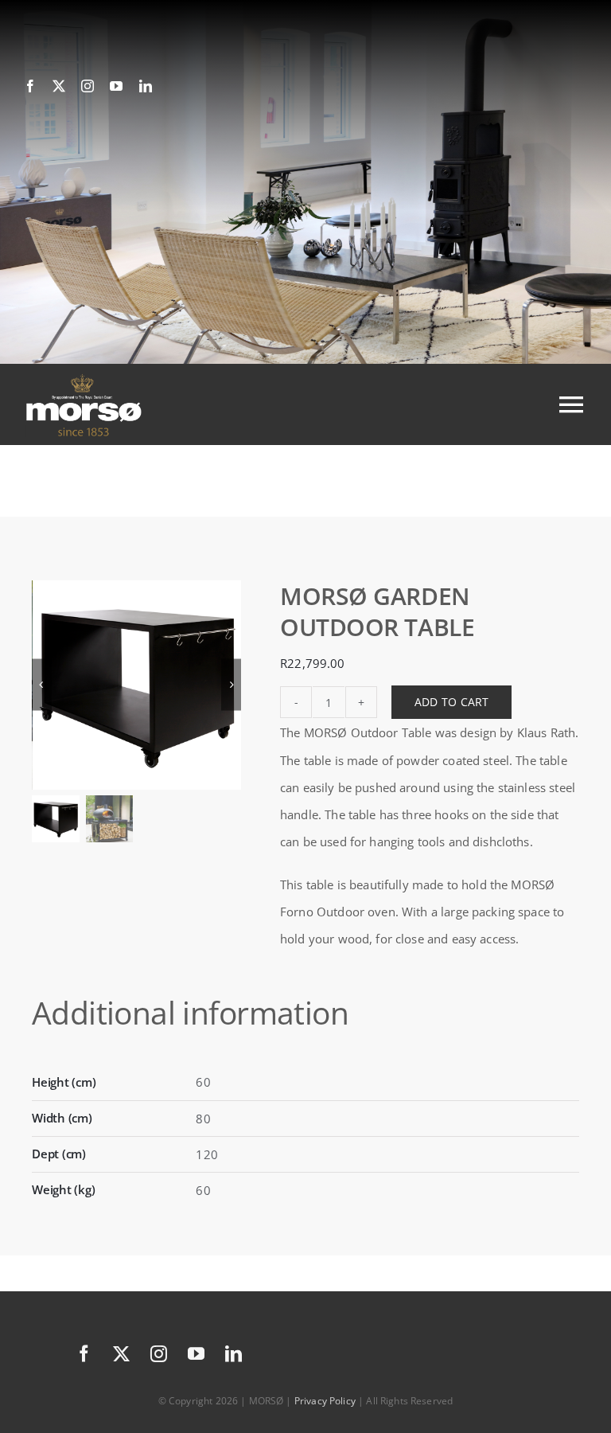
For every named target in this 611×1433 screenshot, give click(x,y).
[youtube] (116, 86)
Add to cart (451, 701)
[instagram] (87, 86)
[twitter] (59, 86)
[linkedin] (145, 86)
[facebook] (30, 86)
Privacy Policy (325, 1401)
